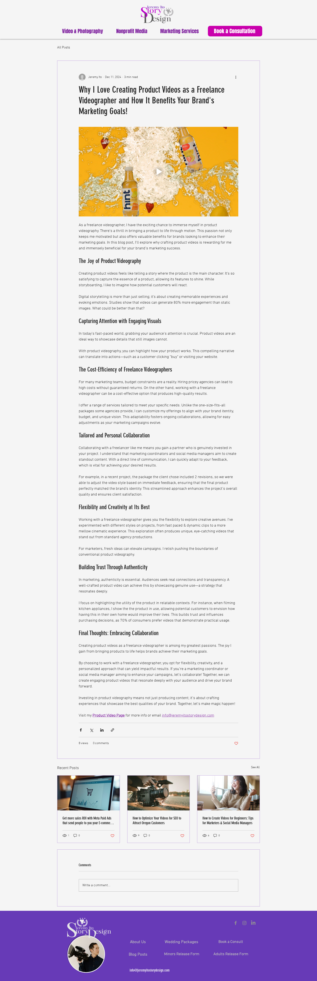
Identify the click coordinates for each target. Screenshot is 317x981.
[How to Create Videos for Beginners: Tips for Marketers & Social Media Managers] (228, 793)
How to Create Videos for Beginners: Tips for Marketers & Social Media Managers (227, 820)
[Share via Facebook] (81, 730)
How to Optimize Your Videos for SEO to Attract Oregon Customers (157, 820)
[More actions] (235, 77)
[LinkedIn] (253, 923)
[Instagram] (244, 923)
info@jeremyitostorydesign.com (149, 970)
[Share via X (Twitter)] (91, 730)
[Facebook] (235, 923)
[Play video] (158, 171)
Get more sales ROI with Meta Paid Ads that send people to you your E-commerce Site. (88, 820)
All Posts (63, 47)
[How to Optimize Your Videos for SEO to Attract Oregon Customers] (158, 793)
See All (255, 767)
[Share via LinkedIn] (102, 730)
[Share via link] (112, 730)
